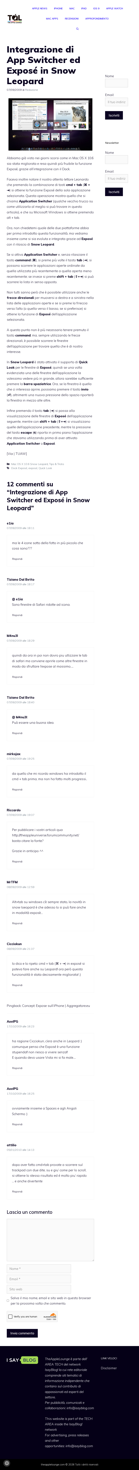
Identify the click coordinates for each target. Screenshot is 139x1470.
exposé (32, 468)
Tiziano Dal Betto (20, 579)
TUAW (20, 454)
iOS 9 (96, 8)
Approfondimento (97, 18)
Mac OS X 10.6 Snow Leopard (29, 464)
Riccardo (14, 810)
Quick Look (45, 468)
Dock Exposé (19, 468)
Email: (109, 95)
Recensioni (71, 18)
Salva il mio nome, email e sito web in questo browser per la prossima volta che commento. (51, 1300)
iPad (84, 8)
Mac (72, 8)
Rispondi (17, 558)
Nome (109, 76)
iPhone (58, 8)
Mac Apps (52, 18)
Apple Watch (114, 8)
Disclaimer (109, 1368)
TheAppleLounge (57, 1359)
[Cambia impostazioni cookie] (6, 1463)
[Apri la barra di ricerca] (77, 29)
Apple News (39, 8)
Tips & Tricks (56, 464)
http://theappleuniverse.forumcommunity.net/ (45, 835)
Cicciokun (14, 944)
